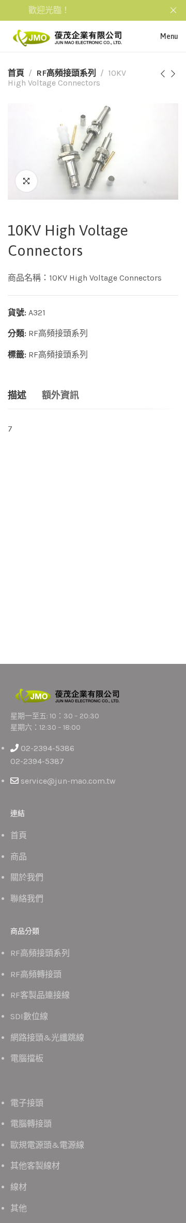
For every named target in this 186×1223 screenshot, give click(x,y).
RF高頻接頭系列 (66, 73)
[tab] (17, 395)
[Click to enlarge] (26, 181)
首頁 (16, 73)
